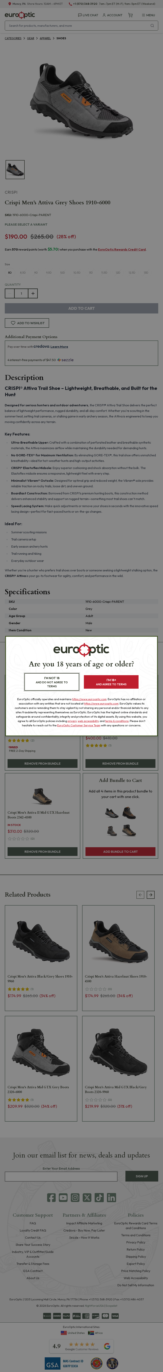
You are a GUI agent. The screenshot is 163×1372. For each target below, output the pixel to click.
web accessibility (88, 721)
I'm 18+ (111, 682)
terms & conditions (117, 721)
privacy (72, 721)
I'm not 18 (52, 682)
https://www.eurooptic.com (89, 699)
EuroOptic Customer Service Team (78, 725)
